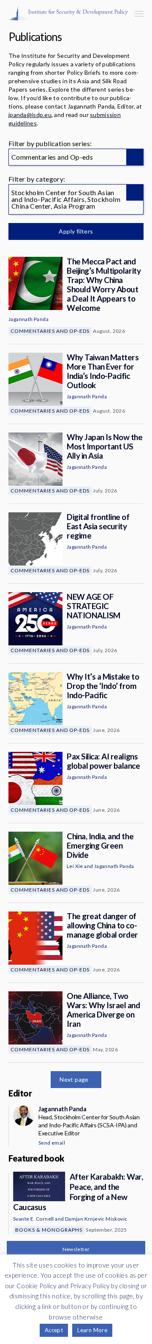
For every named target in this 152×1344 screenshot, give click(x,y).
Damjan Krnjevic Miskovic (96, 1219)
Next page (74, 1079)
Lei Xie (75, 866)
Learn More (92, 1330)
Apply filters (76, 231)
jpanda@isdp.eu (30, 114)
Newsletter (76, 1249)
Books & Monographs (48, 1230)
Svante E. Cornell (33, 1219)
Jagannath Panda (28, 319)
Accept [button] (54, 1330)
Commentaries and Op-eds (50, 331)
